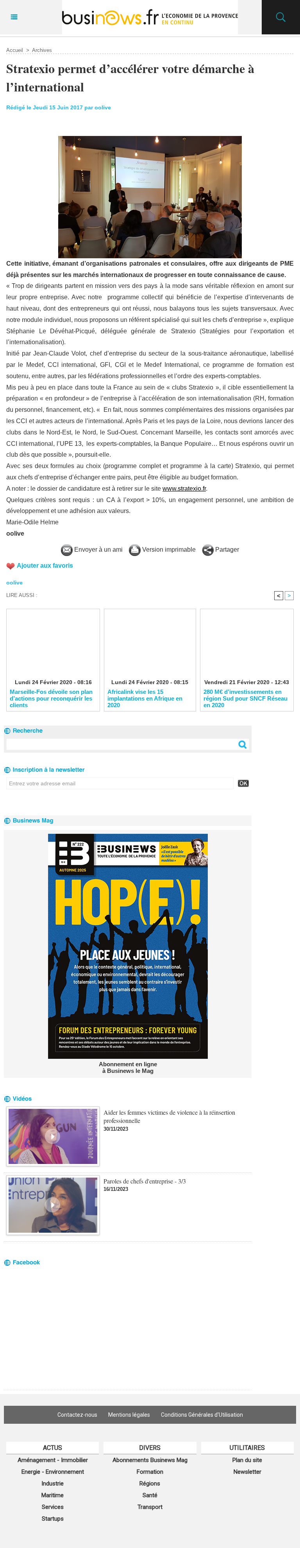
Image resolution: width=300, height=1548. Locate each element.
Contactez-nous (77, 1415)
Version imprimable (168, 549)
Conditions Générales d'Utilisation (202, 1415)
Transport (150, 1506)
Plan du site (247, 1460)
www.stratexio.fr (184, 488)
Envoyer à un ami (98, 549)
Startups (53, 1518)
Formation (150, 1471)
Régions (149, 1483)
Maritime (52, 1495)
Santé (150, 1495)
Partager (226, 549)
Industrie (52, 1483)
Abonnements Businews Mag (150, 1460)
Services (53, 1506)
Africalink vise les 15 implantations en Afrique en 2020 (144, 698)
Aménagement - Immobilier (53, 1460)
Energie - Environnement (52, 1471)
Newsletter (247, 1471)
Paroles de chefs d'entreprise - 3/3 (145, 1181)
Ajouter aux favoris (45, 565)
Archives (42, 50)
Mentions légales (129, 1415)
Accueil (14, 50)
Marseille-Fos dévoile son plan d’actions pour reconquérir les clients (51, 698)
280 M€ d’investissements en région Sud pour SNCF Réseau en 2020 (246, 698)
